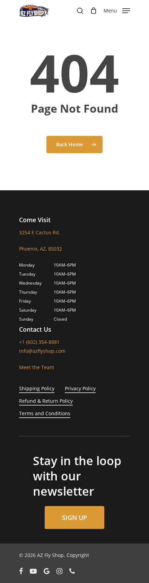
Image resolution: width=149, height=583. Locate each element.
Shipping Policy (36, 388)
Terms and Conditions (44, 413)
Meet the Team (36, 367)
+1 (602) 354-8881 (39, 342)
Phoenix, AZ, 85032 (40, 248)
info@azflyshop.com (42, 351)
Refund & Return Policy (46, 401)
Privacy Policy (80, 388)
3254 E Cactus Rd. (39, 232)
